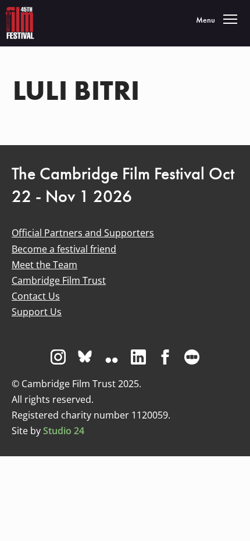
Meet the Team (44, 264)
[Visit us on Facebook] (165, 357)
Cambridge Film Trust (59, 280)
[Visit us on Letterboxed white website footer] (191, 357)
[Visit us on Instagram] (58, 357)
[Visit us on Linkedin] (138, 357)
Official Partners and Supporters (83, 232)
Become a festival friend (64, 249)
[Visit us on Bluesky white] (84, 357)
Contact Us (36, 296)
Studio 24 (63, 430)
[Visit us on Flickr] (111, 357)
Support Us (37, 311)
